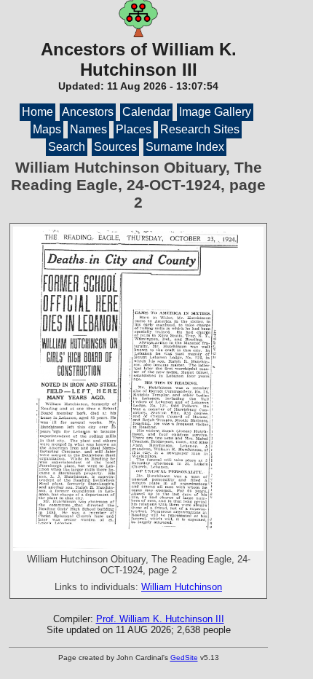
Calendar (146, 112)
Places (133, 129)
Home (37, 112)
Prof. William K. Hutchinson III (160, 618)
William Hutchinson (181, 586)
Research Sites (199, 129)
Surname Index (185, 147)
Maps (47, 129)
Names (88, 129)
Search (66, 147)
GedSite (184, 658)
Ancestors (88, 112)
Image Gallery (215, 112)
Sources (115, 147)
